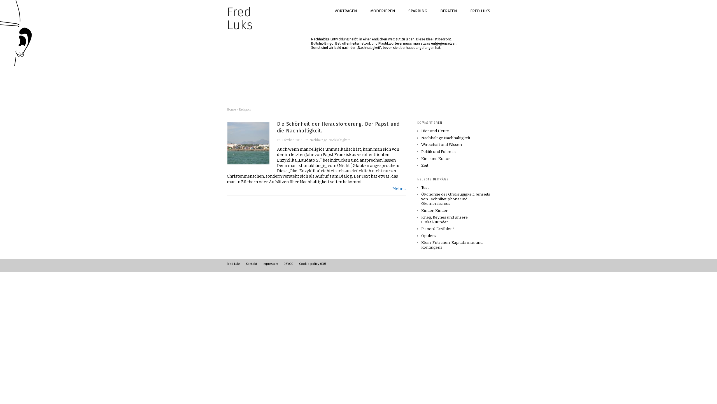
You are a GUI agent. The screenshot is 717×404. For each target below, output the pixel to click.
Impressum (270, 264)
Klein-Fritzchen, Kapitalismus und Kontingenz (452, 244)
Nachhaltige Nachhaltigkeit (330, 140)
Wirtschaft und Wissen (441, 145)
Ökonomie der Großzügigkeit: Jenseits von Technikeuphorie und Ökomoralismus (455, 199)
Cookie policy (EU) (312, 264)
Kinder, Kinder (434, 210)
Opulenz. (429, 235)
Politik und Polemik (438, 152)
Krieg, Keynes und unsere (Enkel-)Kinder (444, 219)
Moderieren (382, 11)
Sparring (417, 11)
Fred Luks (480, 11)
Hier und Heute (435, 131)
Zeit (424, 165)
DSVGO (289, 264)
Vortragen (346, 11)
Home (231, 109)
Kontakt (251, 264)
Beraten (448, 11)
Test (425, 187)
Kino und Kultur (435, 159)
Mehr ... (399, 188)
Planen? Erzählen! (437, 228)
